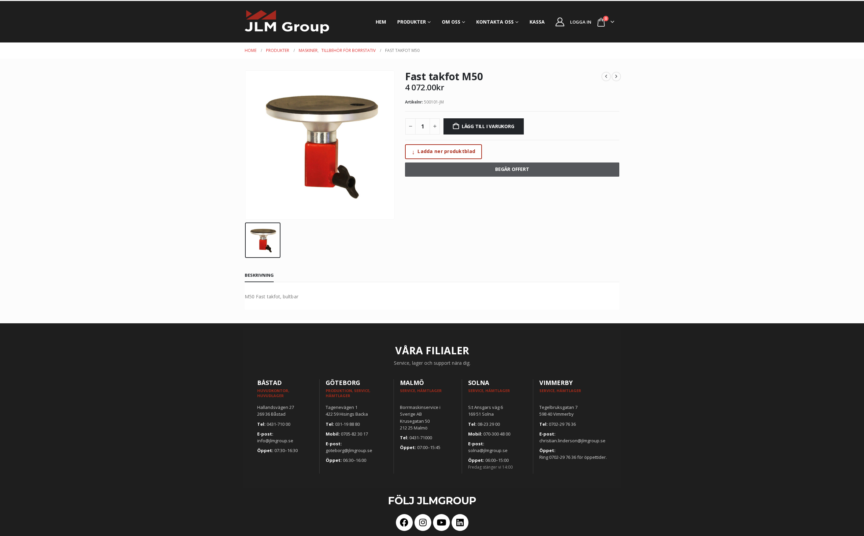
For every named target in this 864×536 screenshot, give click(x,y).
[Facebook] (404, 522)
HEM (381, 22)
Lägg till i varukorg (488, 126)
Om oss (451, 22)
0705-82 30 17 (354, 434)
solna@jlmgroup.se (488, 450)
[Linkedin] (460, 522)
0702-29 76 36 (562, 424)
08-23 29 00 (489, 424)
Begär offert (512, 169)
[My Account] (560, 22)
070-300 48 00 (496, 434)
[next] (616, 76)
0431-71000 (420, 438)
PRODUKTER (411, 22)
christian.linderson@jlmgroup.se (572, 441)
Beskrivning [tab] (259, 275)
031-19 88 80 (347, 424)
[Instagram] (422, 522)
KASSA (537, 22)
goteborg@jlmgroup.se (349, 450)
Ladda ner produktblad (443, 152)
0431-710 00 (278, 424)
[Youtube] (441, 522)
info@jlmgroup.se (275, 441)
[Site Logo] (287, 21)
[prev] (606, 76)
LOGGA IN (580, 22)
